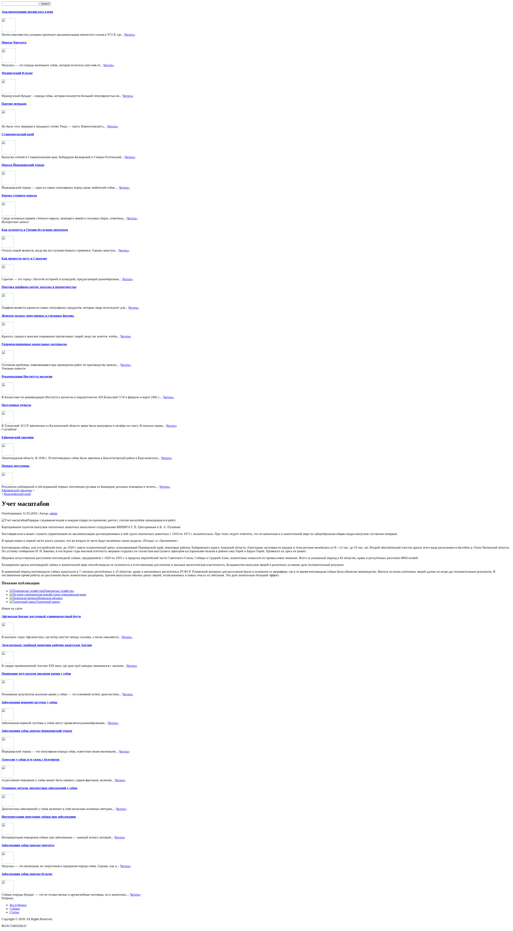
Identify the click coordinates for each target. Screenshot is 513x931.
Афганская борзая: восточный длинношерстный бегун (41, 616)
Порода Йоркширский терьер (23, 165)
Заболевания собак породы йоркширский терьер (37, 730)
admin (53, 513)
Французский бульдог (17, 73)
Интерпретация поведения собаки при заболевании (39, 816)
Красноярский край (17, 494)
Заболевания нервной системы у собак (29, 702)
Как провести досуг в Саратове (24, 258)
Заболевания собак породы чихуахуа (28, 845)
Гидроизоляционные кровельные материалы (34, 344)
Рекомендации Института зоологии (27, 376)
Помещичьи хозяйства (58, 591)
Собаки (15, 908)
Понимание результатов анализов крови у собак (36, 673)
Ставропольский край (18, 134)
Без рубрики (18, 905)
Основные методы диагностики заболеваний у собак (39, 788)
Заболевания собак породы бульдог (27, 874)
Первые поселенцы (15, 466)
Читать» (129, 34)
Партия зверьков (14, 103)
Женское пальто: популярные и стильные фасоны (38, 315)
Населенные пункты (16, 405)
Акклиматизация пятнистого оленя (27, 11)
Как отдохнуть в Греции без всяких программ (35, 229)
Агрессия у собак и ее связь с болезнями (30, 759)
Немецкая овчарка (50, 598)
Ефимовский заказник (18, 437)
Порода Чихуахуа (14, 42)
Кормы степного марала (19, 195)
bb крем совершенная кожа (67, 594)
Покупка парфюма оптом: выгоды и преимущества (39, 287)
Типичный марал (48, 601)
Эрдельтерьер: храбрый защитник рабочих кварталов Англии (47, 645)
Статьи (14, 912)
